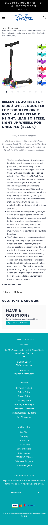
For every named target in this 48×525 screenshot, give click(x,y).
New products (13, 28)
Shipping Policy (24, 400)
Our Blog (24, 432)
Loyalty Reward (24, 449)
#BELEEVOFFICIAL (24, 457)
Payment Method (24, 388)
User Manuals (24, 444)
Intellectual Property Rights (24, 413)
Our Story (24, 436)
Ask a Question (19, 322)
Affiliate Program (24, 465)
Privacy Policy (24, 396)
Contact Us (24, 440)
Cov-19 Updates (24, 417)
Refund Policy (24, 392)
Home (4, 28)
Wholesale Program (24, 461)
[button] (24, 65)
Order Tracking (24, 453)
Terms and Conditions (24, 408)
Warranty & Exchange (24, 404)
